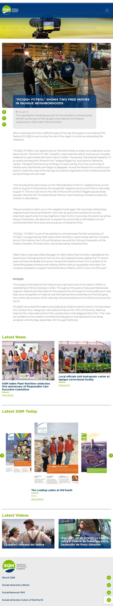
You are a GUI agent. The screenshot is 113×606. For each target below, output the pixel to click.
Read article (8, 395)
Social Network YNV (13, 592)
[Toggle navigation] (107, 10)
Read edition (37, 499)
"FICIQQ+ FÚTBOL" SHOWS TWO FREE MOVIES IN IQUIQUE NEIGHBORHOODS (61, 28)
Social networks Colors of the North (22, 600)
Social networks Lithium (15, 585)
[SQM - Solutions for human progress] (13, 8)
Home (4, 28)
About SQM (8, 577)
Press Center (14, 28)
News (23, 28)
